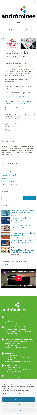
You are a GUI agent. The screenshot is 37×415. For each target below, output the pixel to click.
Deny (19, 405)
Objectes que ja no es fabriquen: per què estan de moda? (23, 234)
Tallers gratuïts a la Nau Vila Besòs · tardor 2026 (21, 227)
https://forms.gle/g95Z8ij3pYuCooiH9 (17, 97)
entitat (21, 126)
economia (16, 126)
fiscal (25, 126)
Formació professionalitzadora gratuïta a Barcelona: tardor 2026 (23, 212)
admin (8, 60)
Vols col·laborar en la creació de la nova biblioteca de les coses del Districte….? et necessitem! (22, 250)
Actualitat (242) (6, 172)
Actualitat (9, 63)
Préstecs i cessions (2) (8, 181)
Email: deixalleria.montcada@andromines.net (18, 361)
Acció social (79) (6, 169)
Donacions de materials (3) (9, 175)
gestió (28, 126)
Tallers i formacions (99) (9, 184)
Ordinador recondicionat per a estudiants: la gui (22, 219)
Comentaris (10, 130)
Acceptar (18, 399)
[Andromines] (18, 11)
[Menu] (18, 21)
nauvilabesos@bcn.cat (12, 118)
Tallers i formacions (20, 63)
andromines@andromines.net (18, 323)
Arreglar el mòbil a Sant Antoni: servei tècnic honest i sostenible (22, 242)
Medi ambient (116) (7, 178)
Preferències (18, 410)
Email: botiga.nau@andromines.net (15, 371)
